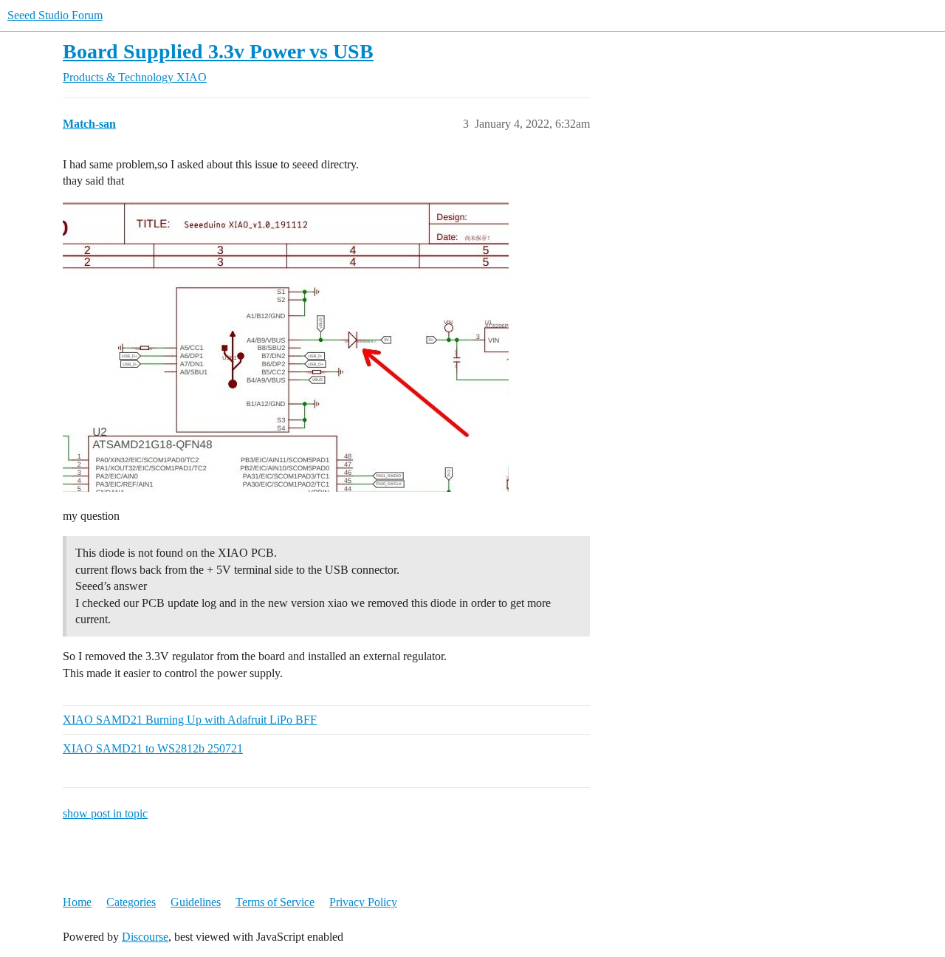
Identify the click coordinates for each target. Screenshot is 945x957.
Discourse (145, 936)
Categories (131, 902)
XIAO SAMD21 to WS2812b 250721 (153, 748)
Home (77, 902)
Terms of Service (275, 902)
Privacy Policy (363, 902)
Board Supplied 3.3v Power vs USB (218, 51)
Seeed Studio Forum (55, 15)
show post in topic (105, 813)
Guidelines (196, 902)
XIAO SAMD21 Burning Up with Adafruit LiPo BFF (190, 719)
